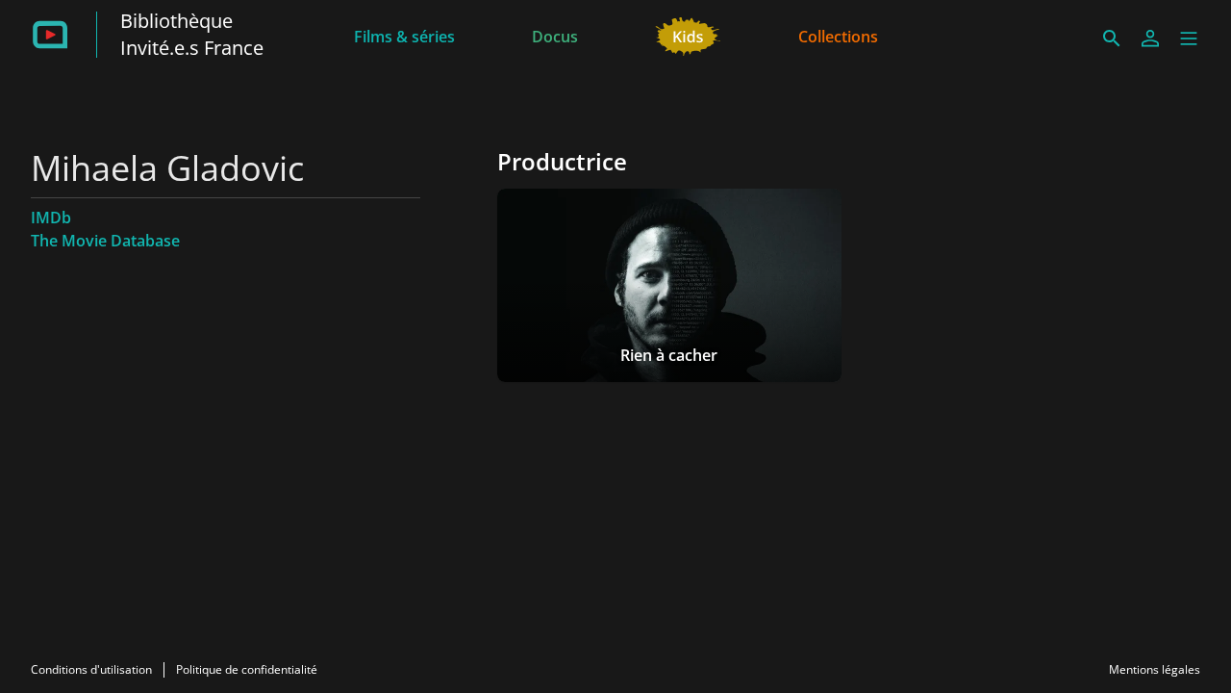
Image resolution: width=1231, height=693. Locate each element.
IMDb (51, 217)
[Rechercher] (1112, 38)
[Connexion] (1150, 38)
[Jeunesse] (688, 34)
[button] (1188, 38)
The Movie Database (105, 240)
